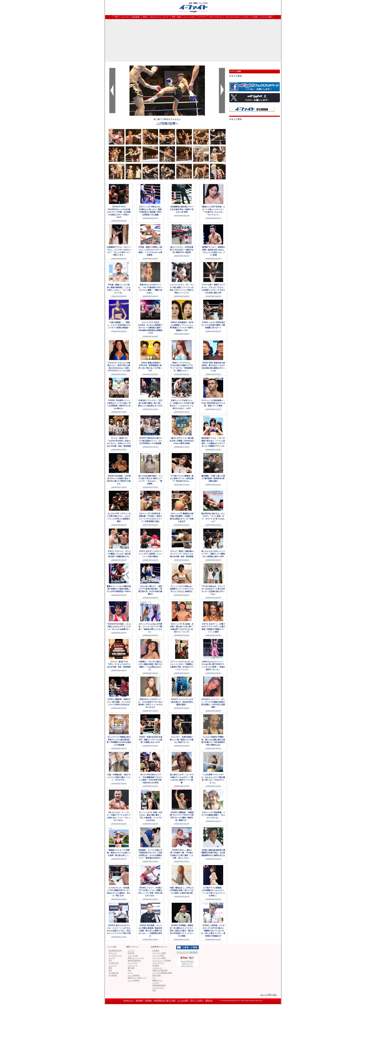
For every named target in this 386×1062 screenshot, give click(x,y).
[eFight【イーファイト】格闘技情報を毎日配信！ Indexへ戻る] (193, 7)
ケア (154, 978)
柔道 (110, 968)
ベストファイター (232, 17)
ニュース (125, 17)
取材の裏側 (156, 975)
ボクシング (155, 17)
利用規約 (148, 1000)
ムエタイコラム (158, 988)
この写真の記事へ (167, 123)
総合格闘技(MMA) (115, 950)
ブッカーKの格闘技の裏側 (162, 973)
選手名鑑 (131, 968)
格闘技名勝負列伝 (134, 960)
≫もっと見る (235, 76)
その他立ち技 (114, 963)
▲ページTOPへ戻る (268, 995)
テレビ (245, 17)
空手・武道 (176, 17)
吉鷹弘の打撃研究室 (159, 970)
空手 (110, 960)
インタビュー (157, 968)
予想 (129, 970)
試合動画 (155, 950)
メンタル (155, 983)
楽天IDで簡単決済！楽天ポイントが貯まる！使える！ (187, 963)
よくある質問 (182, 1000)
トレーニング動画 (159, 958)
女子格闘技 (113, 975)
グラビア (202, 17)
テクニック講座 (158, 955)
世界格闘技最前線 (159, 985)
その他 (254, 17)
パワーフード (133, 965)
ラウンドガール (215, 17)
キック (165, 17)
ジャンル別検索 (133, 980)
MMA (145, 17)
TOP (116, 17)
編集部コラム (157, 980)
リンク (130, 973)
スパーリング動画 (159, 953)
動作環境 (139, 1000)
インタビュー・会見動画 (161, 960)
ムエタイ (112, 958)
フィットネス (189, 17)
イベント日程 (266, 17)
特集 (154, 990)
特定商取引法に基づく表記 (165, 1000)
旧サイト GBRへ (197, 1000)
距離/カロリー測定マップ (137, 978)
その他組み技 (114, 973)
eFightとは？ (128, 1000)
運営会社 (209, 1000)
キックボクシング (115, 955)
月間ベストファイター (136, 958)
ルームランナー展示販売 (187, 952)
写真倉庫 (155, 965)
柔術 (110, 970)
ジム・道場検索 (133, 975)
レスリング (113, 965)
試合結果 (135, 17)
